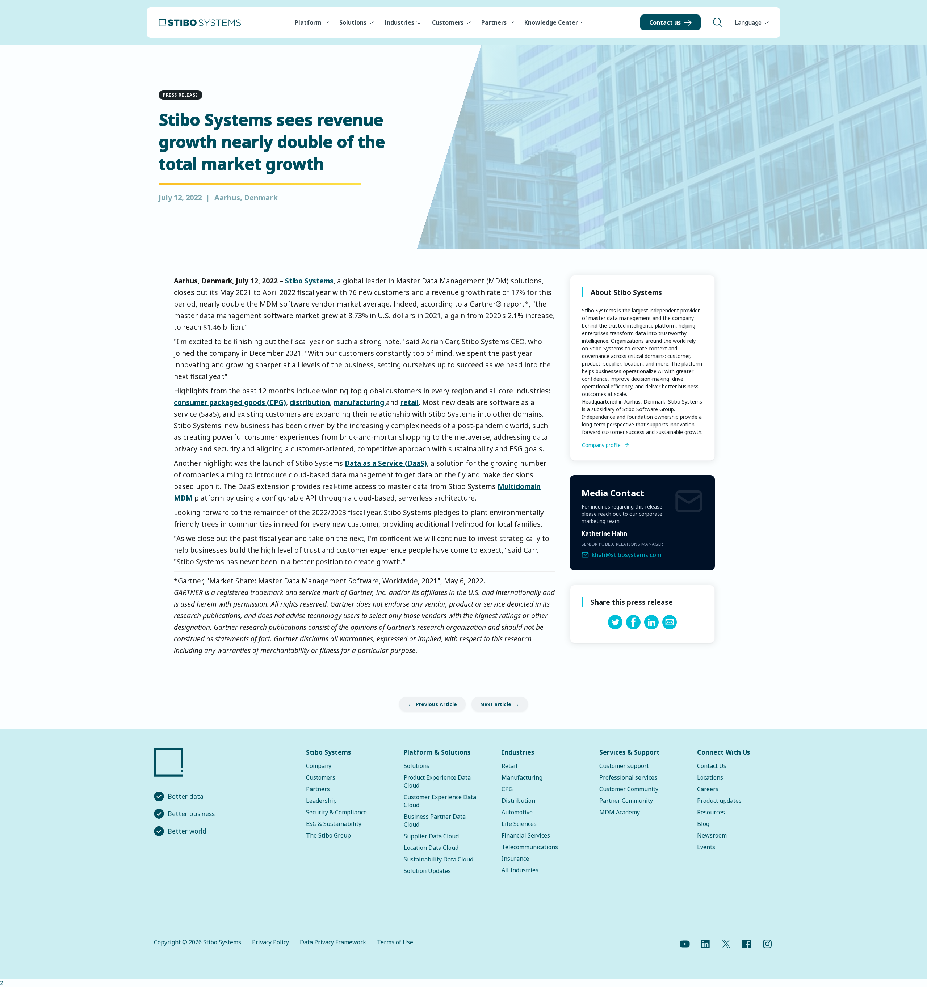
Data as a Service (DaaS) (386, 463)
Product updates (719, 801)
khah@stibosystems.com (627, 555)
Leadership (321, 801)
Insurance (515, 858)
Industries (399, 22)
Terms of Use (395, 942)
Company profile (601, 445)
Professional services (628, 777)
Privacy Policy (270, 942)
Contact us (665, 22)
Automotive (517, 812)
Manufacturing (522, 777)
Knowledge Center (551, 22)
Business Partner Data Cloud (435, 820)
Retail (509, 766)
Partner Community (626, 801)
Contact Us (711, 766)
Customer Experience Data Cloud (440, 801)
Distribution (518, 801)
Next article (495, 704)
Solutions (352, 22)
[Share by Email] (669, 627)
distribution (310, 402)
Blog (703, 824)
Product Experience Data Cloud (437, 781)
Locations (710, 777)
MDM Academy (619, 812)
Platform (308, 22)
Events (706, 847)
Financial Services (526, 835)
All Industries (520, 870)
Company (318, 766)
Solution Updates (427, 871)
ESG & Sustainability (333, 824)
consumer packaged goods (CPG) (230, 402)
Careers (707, 789)
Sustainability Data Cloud (438, 859)
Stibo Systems (309, 281)
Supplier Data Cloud (431, 836)
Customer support (624, 766)
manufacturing (360, 402)
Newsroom (712, 835)
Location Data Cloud (431, 848)
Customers (448, 22)
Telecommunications (530, 847)
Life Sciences (519, 824)
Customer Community (628, 789)
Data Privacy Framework (333, 942)
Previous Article (436, 704)
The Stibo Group (328, 835)
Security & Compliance (336, 812)
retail (409, 402)
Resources (711, 812)
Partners (494, 22)
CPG (507, 789)
